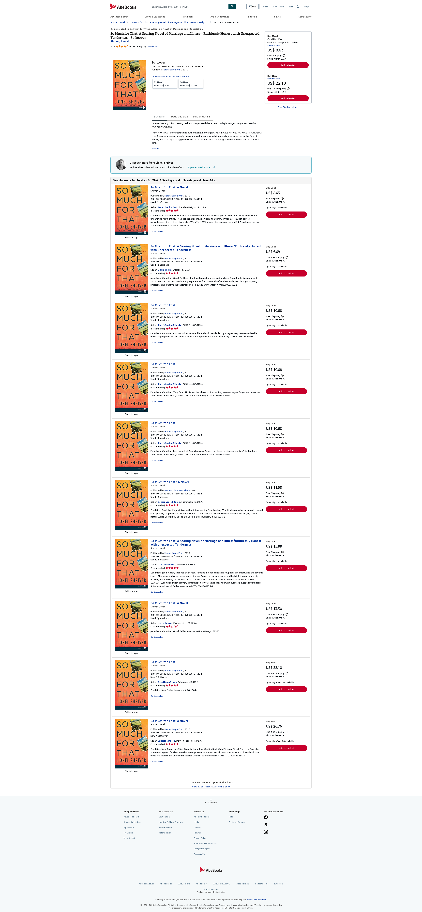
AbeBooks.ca (243, 883)
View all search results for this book (211, 786)
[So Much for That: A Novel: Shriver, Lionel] (131, 234)
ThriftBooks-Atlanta (169, 325)
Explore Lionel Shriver (199, 167)
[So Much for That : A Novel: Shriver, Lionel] (131, 528)
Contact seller (157, 231)
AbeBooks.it (201, 883)
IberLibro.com (261, 883)
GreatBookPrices (167, 682)
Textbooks (251, 16)
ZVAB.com (278, 883)
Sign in (264, 6)
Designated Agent (202, 848)
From (161, 84)
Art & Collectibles (220, 16)
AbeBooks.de (166, 883)
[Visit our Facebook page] (266, 817)
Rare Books (188, 16)
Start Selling (305, 16)
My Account (278, 6)
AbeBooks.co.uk (146, 883)
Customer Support (237, 822)
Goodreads (152, 46)
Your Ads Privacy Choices (205, 843)
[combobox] (189, 6)
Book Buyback (165, 827)
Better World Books (169, 501)
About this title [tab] (179, 116)
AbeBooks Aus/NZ (221, 883)
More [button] (156, 148)
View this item (273, 45)
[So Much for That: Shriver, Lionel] (131, 351)
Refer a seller (165, 832)
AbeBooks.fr (184, 883)
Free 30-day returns (288, 107)
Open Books (164, 269)
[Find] (232, 6)
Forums (197, 832)
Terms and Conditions (256, 899)
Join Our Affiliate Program (171, 822)
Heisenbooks (165, 623)
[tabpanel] (207, 135)
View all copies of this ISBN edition (170, 76)
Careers (197, 827)
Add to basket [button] (288, 65)
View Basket (129, 838)
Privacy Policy (200, 838)
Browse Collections (155, 16)
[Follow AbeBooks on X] (266, 825)
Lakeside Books (166, 740)
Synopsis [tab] (159, 116)
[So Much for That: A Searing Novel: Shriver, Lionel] (131, 293)
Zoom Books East (167, 207)
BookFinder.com (211, 890)
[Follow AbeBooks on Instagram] (266, 832)
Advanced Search (119, 16)
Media (196, 822)
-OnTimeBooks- (167, 564)
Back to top (211, 802)
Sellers (278, 16)
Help (306, 6)
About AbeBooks (202, 816)
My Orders (128, 832)
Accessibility (199, 854)
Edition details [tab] (202, 116)
